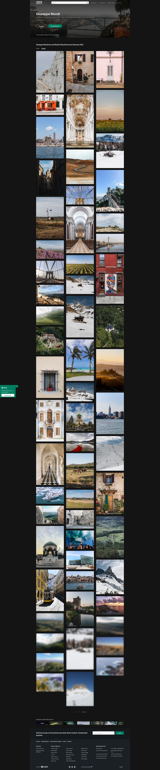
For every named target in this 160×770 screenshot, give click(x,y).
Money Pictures (69, 752)
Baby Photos (53, 761)
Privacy (64, 741)
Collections (93, 2)
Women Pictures (54, 756)
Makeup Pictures (84, 748)
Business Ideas (99, 748)
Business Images (54, 748)
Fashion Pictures (69, 748)
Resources (119, 2)
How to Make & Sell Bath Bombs (117, 748)
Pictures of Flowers (55, 758)
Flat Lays (53, 754)
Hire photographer (55, 26)
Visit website (42, 26)
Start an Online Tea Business (102, 750)
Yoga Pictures (69, 758)
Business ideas (111, 2)
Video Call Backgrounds (71, 761)
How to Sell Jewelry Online (101, 756)
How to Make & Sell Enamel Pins (116, 751)
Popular (44, 48)
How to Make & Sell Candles (116, 756)
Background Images (70, 754)
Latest (37, 48)
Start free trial (8, 395)
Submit (119, 733)
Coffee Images (54, 750)
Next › (83, 712)
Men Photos (68, 756)
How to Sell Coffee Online (116, 754)
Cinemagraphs (84, 754)
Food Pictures (84, 750)
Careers (38, 741)
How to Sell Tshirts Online (101, 758)
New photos (102, 2)
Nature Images (69, 750)
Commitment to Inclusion (56, 741)
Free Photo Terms (45, 741)
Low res (59, 91)
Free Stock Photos (39, 748)
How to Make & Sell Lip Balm (102, 754)
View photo (56, 34)
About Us (69, 741)
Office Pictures (54, 752)
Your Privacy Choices (85, 767)
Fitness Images (84, 758)
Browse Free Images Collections (40, 751)
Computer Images (84, 752)
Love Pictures (84, 756)
